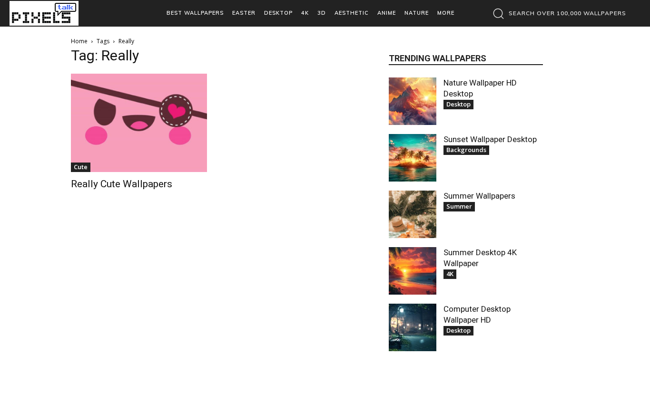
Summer (459, 206)
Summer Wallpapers (479, 196)
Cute (81, 167)
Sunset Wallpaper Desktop (490, 139)
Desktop (458, 104)
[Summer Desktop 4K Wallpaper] (412, 271)
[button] (557, 13)
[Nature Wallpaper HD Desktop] (412, 101)
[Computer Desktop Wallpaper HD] (412, 327)
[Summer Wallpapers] (412, 214)
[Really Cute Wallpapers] (139, 123)
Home (79, 41)
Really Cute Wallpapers (121, 184)
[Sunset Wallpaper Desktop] (412, 158)
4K (449, 273)
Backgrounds (466, 149)
